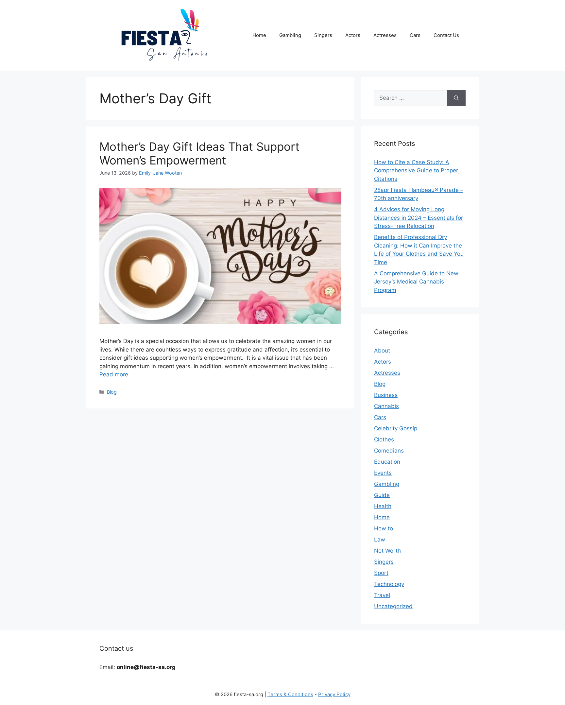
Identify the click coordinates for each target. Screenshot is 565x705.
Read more (113, 374)
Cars (415, 35)
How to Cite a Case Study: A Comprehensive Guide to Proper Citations (416, 170)
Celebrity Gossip (395, 428)
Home (259, 35)
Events (383, 473)
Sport (381, 573)
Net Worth (387, 550)
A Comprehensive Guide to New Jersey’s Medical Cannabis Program (416, 281)
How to (383, 528)
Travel (382, 595)
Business (386, 395)
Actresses (385, 35)
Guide (382, 495)
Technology (389, 584)
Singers (323, 35)
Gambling (290, 35)
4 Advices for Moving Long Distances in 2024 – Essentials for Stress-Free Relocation (418, 217)
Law (379, 539)
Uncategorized (393, 606)
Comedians (389, 450)
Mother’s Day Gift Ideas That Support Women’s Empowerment (199, 153)
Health (382, 506)
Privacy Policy (334, 694)
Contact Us (446, 35)
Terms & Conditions (290, 694)
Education (387, 461)
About (382, 350)
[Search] (456, 98)
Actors (352, 35)
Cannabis (386, 406)
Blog (112, 392)
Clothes (384, 439)
